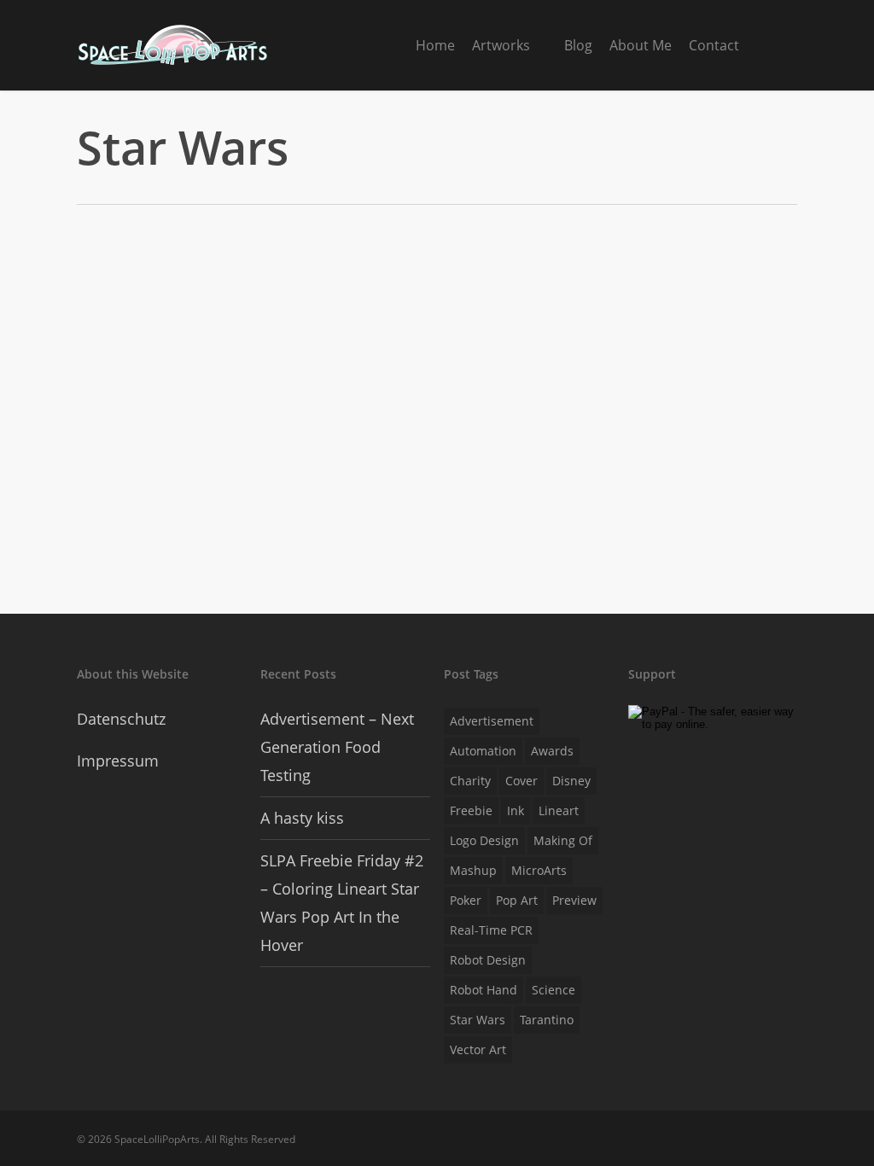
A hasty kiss (302, 817)
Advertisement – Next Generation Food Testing (337, 746)
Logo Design (484, 840)
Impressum (118, 760)
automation (483, 751)
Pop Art (517, 900)
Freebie (471, 810)
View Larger (165, 319)
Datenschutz (121, 718)
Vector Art (478, 1049)
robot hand (483, 990)
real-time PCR (491, 930)
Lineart (559, 810)
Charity (470, 780)
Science (553, 990)
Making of (562, 840)
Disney (571, 780)
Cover (521, 780)
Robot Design (488, 960)
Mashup (473, 870)
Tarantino (547, 1020)
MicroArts (539, 870)
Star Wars (477, 1020)
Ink (515, 810)
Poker (465, 900)
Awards (552, 751)
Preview (574, 900)
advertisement (491, 721)
